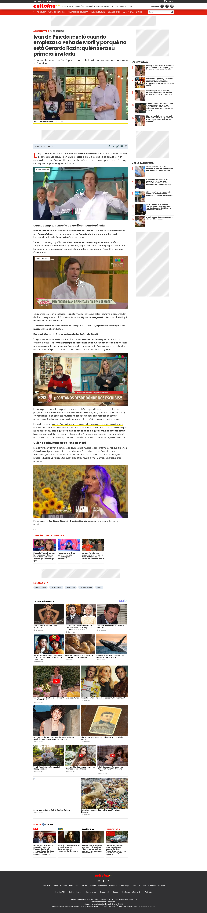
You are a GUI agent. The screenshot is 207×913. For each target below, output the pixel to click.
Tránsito (148, 892)
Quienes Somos (75, 892)
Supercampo (124, 886)
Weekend (113, 886)
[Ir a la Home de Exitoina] (46, 6)
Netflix (114, 6)
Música (123, 6)
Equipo (115, 892)
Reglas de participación (131, 892)
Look (134, 886)
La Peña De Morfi (86, 587)
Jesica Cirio (71, 587)
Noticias (63, 886)
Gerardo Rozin (56, 587)
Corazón (79, 6)
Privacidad (104, 892)
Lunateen (152, 886)
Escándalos (67, 6)
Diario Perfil (46, 886)
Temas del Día (39, 12)
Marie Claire (73, 886)
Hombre (93, 886)
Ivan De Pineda (40, 587)
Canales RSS (60, 892)
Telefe (99, 587)
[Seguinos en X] (172, 6)
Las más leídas (140, 61)
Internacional (103, 6)
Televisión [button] (90, 6)
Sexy (130, 6)
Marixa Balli (128, 12)
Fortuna (84, 886)
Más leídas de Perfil (143, 163)
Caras (55, 886)
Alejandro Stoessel (57, 12)
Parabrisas (102, 886)
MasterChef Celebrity (78, 12)
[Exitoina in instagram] (162, 6)
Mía (144, 886)
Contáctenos (91, 892)
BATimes (161, 886)
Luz (139, 886)
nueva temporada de (77, 153)
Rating (139, 12)
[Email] (126, 146)
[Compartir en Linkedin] (122, 146)
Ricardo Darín (114, 12)
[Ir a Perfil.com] (169, 2)
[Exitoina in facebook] (167, 6)
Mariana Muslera (98, 12)
